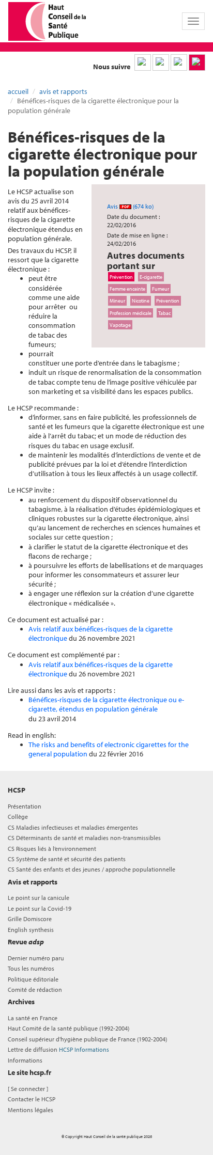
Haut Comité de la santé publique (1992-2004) (68, 1028)
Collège (18, 816)
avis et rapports (63, 91)
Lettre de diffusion (58, 1049)
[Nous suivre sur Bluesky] (161, 62)
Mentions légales (30, 1110)
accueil (18, 91)
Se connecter (28, 1089)
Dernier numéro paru (36, 958)
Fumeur (160, 289)
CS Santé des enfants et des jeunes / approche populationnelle (91, 869)
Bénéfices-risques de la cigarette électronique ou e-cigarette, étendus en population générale (106, 704)
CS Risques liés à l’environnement (52, 848)
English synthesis (31, 930)
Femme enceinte (127, 289)
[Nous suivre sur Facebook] (179, 62)
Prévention (121, 277)
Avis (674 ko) (130, 206)
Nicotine (140, 300)
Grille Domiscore (30, 919)
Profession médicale (130, 313)
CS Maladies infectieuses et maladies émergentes (73, 827)
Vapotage (120, 325)
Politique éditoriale (33, 979)
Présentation (24, 806)
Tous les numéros (31, 968)
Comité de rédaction (35, 989)
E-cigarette (151, 277)
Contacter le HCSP (31, 1099)
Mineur (117, 300)
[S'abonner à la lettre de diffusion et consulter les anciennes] (197, 62)
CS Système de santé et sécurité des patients (67, 859)
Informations (25, 1060)
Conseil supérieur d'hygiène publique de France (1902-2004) (87, 1039)
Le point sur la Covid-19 (39, 908)
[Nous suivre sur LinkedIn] (142, 62)
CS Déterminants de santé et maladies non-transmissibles (84, 838)
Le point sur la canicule (38, 897)
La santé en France (32, 1018)
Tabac (164, 313)
